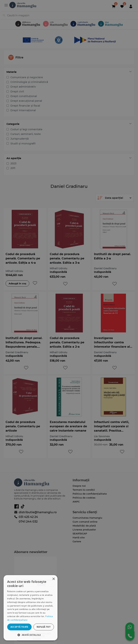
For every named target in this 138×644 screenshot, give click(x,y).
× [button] (53, 579)
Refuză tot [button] (43, 626)
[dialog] (31, 607)
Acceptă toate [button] (19, 626)
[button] (30, 635)
